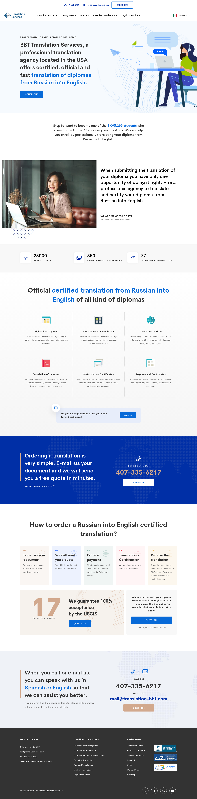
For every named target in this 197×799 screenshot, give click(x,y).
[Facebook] (154, 790)
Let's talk (81, 623)
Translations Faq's (135, 755)
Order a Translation (136, 750)
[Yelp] (145, 790)
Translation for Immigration (86, 745)
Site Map (131, 774)
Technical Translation (83, 760)
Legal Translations (82, 774)
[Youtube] (172, 790)
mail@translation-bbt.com (138, 699)
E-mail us (128, 415)
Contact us (138, 482)
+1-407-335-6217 (28, 756)
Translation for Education (85, 750)
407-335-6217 (138, 472)
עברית (129, 765)
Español (131, 760)
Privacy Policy (133, 770)
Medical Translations (83, 770)
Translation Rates (135, 745)
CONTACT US (31, 94)
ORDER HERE (122, 5)
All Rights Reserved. (54, 790)
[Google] (163, 790)
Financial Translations (83, 765)
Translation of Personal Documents (89, 755)
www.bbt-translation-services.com (36, 761)
